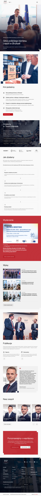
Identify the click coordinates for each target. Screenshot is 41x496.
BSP (13, 471)
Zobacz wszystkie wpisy (8, 305)
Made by (35, 494)
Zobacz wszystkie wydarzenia (9, 256)
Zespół (13, 473)
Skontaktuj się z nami (15, 447)
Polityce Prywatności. (18, 487)
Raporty (22, 476)
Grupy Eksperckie (15, 476)
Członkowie (14, 474)
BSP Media (13, 478)
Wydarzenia (23, 471)
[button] (10, 2)
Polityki (32, 469)
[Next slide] (37, 424)
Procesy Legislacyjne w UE (34, 475)
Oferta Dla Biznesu (5, 476)
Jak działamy (14, 469)
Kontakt (4, 478)
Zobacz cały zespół (7, 424)
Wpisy (22, 469)
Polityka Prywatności (6, 494)
